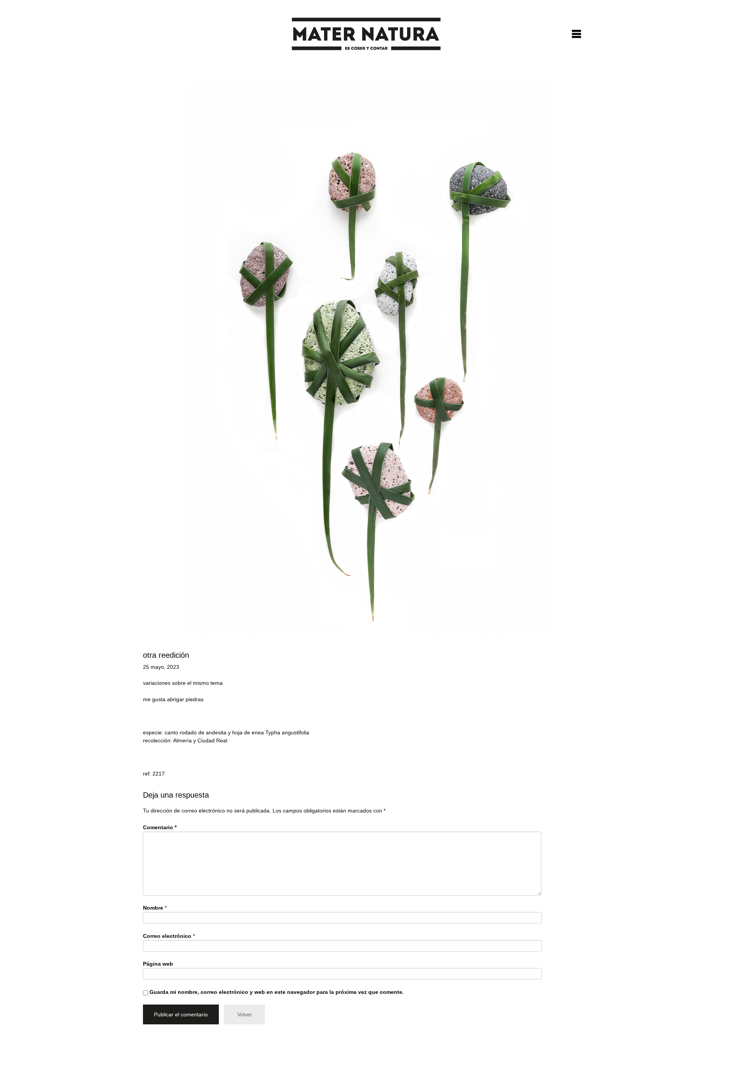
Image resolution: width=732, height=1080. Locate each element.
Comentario (160, 827)
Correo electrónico (167, 936)
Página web (158, 964)
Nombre (153, 908)
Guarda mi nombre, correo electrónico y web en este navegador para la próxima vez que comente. (276, 992)
